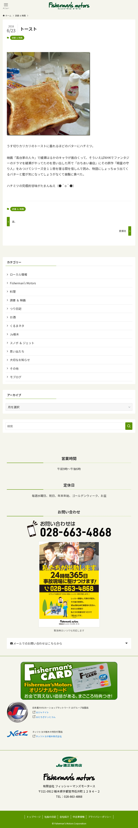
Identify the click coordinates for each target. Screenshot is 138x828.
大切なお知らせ (20, 360)
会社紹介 (64, 816)
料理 (13, 291)
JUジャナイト (42, 712)
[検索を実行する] (128, 426)
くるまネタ (17, 326)
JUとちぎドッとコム (46, 716)
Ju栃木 (14, 334)
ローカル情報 (18, 274)
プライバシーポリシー (99, 816)
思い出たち (17, 351)
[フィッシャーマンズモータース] (69, 6)
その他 (14, 368)
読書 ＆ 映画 (17, 37)
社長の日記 (50, 816)
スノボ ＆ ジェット (22, 343)
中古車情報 (78, 816)
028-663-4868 (73, 796)
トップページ (34, 816)
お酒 (13, 317)
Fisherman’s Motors (23, 283)
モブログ (15, 377)
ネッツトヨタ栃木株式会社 (49, 736)
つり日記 (15, 308)
